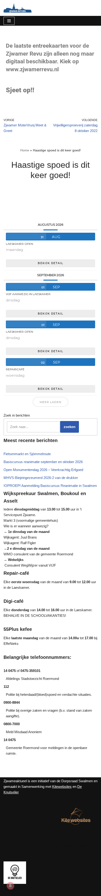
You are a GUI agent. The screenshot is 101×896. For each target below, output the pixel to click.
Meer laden (50, 402)
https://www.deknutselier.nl (23, 888)
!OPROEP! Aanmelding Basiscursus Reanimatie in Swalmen (50, 486)
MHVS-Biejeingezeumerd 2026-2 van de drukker (41, 478)
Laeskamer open (19, 244)
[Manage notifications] (10, 885)
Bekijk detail (50, 263)
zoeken (69, 427)
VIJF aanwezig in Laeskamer (28, 294)
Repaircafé (15, 369)
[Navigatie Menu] (9, 21)
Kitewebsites (62, 787)
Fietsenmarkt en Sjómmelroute (27, 454)
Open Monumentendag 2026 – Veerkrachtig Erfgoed (43, 470)
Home (24, 150)
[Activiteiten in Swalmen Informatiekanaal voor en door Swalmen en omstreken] (18, 8)
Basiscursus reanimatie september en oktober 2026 (43, 462)
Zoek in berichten (17, 415)
